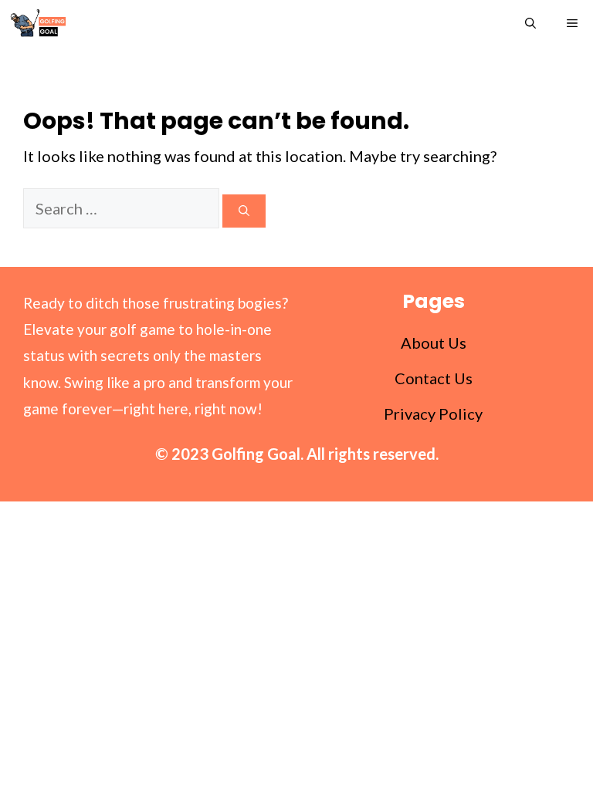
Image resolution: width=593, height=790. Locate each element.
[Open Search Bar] (530, 23)
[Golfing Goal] (38, 23)
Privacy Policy (433, 413)
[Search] (244, 211)
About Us (433, 342)
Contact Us (434, 378)
